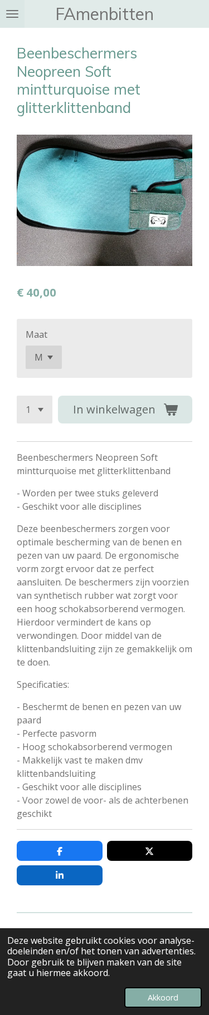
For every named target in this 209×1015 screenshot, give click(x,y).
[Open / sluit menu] (12, 14)
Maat (36, 334)
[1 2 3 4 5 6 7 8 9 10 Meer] (34, 409)
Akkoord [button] (163, 997)
